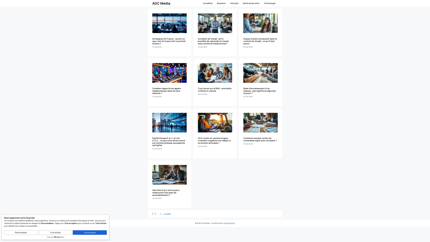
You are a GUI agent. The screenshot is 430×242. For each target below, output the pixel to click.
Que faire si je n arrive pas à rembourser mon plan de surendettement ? (165, 192)
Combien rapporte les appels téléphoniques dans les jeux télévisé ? (166, 91)
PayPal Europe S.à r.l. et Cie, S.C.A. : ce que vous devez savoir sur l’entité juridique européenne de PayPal (168, 142)
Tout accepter (90, 232)
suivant (166, 213)
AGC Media (161, 3)
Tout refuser (55, 232)
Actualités (208, 3)
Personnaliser (21, 232)
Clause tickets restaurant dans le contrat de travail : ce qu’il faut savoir (260, 41)
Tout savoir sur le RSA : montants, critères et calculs (215, 89)
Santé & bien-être (251, 3)
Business (221, 3)
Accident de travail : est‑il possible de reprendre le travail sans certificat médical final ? (213, 41)
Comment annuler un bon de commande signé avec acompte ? (260, 139)
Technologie (269, 3)
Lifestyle (234, 3)
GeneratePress (229, 223)
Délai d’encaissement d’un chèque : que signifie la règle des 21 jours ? (259, 91)
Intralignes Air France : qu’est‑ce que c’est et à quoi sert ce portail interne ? (168, 41)
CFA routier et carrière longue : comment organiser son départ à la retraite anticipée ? (214, 140)
